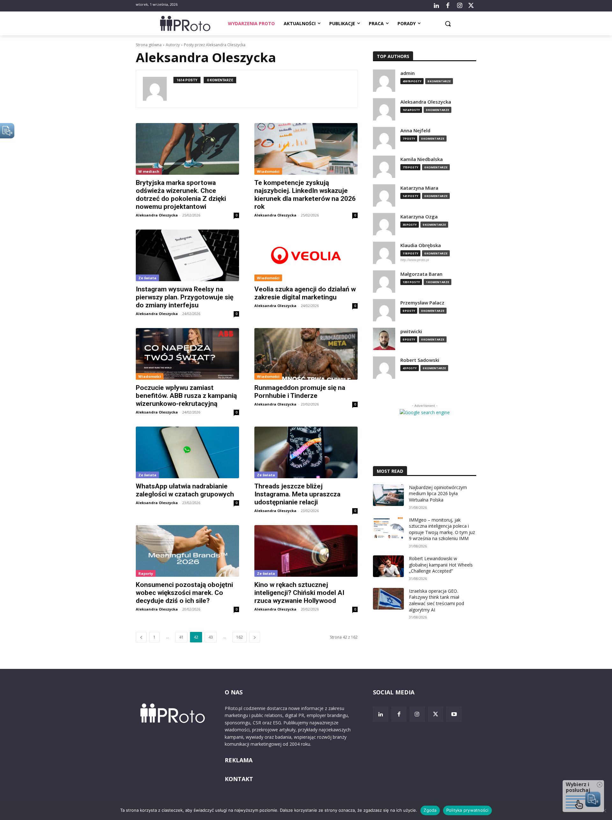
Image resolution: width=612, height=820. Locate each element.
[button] (447, 23)
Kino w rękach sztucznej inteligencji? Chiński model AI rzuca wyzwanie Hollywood (299, 592)
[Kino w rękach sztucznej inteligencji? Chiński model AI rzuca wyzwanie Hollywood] (306, 551)
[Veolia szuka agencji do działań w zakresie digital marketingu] (306, 255)
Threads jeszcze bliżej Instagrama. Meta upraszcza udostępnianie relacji (297, 494)
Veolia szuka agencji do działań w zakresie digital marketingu (305, 293)
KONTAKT (239, 779)
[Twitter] (471, 6)
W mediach (148, 171)
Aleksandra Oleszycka (157, 215)
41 (181, 637)
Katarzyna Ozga (419, 217)
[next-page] (254, 637)
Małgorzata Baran (421, 274)
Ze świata (147, 277)
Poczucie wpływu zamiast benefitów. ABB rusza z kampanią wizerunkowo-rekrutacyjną (186, 395)
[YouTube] (454, 714)
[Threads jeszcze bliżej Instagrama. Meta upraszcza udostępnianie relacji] (306, 452)
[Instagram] (459, 6)
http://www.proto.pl (414, 260)
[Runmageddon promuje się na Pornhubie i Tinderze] (306, 354)
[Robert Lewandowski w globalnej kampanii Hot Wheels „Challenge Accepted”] (388, 566)
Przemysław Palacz (422, 303)
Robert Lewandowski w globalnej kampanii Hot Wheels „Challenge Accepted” (441, 564)
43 (210, 637)
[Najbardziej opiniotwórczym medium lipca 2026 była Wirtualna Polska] (388, 495)
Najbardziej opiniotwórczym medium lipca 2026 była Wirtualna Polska (438, 493)
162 (239, 637)
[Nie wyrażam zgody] (604, 810)
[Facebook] (448, 6)
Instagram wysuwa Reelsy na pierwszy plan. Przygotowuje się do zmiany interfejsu (184, 297)
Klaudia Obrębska (420, 245)
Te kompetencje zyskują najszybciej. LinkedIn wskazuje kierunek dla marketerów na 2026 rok (305, 194)
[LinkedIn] (436, 6)
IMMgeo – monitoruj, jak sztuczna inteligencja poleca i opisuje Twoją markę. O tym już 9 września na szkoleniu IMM (442, 529)
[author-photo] (158, 89)
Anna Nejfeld (415, 131)
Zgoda (430, 810)
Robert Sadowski (419, 360)
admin (407, 73)
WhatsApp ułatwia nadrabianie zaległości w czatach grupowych (185, 490)
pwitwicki (411, 331)
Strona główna (149, 45)
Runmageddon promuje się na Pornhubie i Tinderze (299, 391)
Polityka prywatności (467, 810)
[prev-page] (141, 637)
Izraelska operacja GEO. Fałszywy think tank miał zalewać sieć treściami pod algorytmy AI (436, 600)
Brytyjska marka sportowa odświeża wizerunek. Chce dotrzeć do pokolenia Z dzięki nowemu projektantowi (181, 194)
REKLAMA (238, 760)
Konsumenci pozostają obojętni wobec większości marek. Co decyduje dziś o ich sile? (184, 592)
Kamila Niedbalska (421, 159)
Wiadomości (268, 171)
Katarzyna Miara (419, 188)
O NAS (234, 692)
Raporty (145, 573)
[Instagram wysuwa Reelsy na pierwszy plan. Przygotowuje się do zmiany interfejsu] (187, 255)
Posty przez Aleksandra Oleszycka (214, 45)
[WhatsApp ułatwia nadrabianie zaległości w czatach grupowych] (187, 452)
